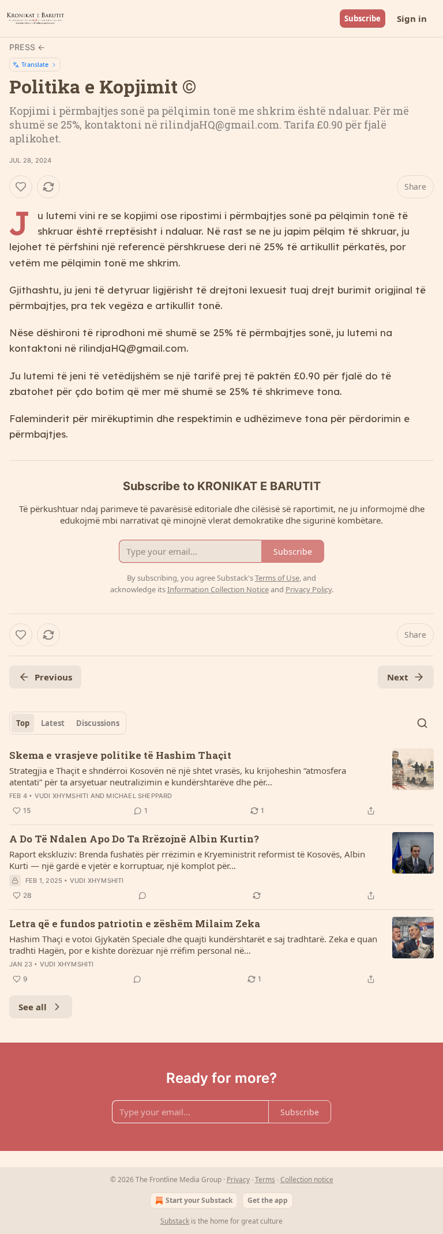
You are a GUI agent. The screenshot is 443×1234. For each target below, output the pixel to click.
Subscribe (362, 18)
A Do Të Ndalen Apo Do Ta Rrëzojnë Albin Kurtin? (134, 838)
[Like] (20, 186)
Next (397, 677)
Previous (53, 677)
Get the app (267, 1200)
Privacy (238, 1179)
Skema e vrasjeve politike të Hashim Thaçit (120, 755)
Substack (174, 1221)
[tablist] (67, 723)
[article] (221, 783)
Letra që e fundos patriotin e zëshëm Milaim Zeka (134, 923)
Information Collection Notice (218, 589)
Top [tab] (22, 723)
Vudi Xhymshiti (62, 796)
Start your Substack (199, 1200)
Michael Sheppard (139, 796)
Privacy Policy (309, 589)
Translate (34, 64)
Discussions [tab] (97, 723)
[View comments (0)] (142, 895)
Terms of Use (277, 578)
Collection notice (306, 1179)
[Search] (422, 723)
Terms (265, 1179)
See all (32, 1007)
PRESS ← (27, 47)
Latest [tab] (53, 723)
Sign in (412, 18)
